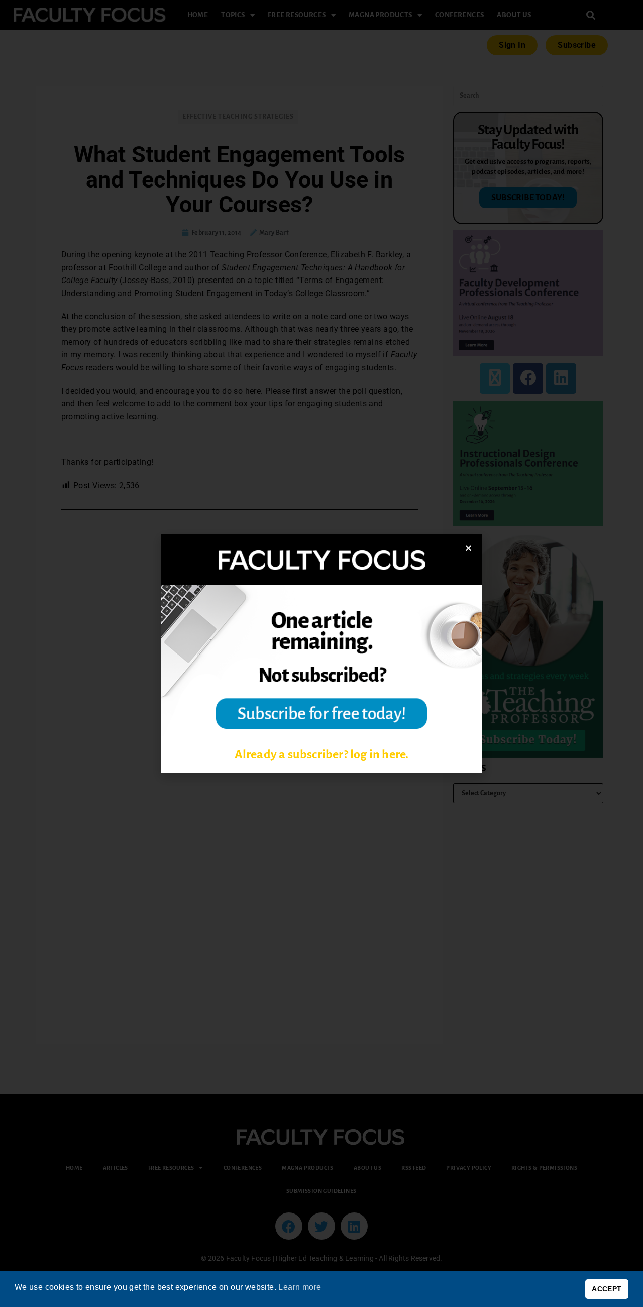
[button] (468, 548)
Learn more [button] (299, 1287)
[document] (321, 653)
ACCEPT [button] (606, 1289)
